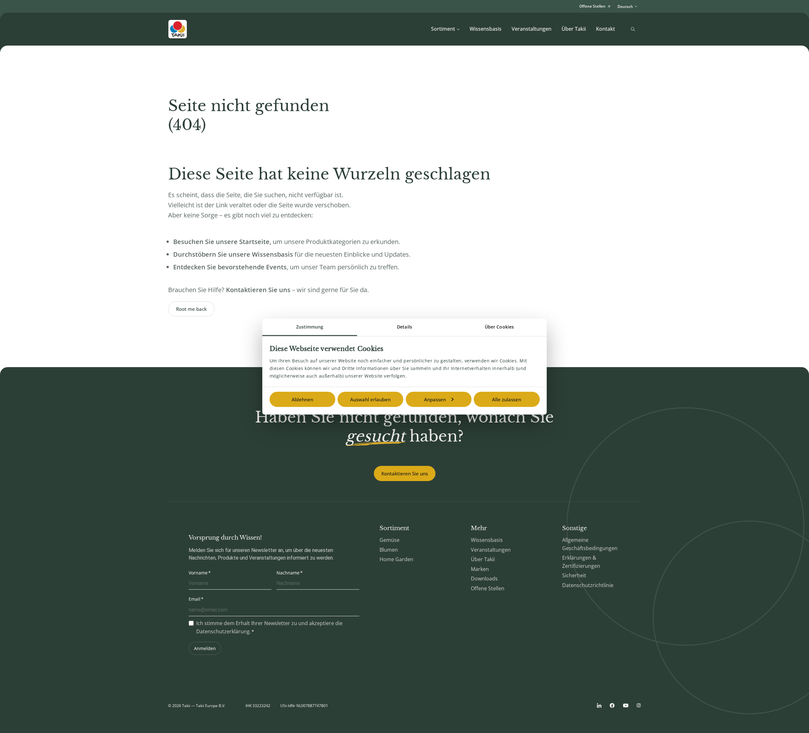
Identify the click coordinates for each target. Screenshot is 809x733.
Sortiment (443, 28)
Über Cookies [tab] (499, 327)
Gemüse (389, 539)
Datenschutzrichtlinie (587, 585)
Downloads (484, 578)
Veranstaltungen (531, 28)
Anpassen (435, 399)
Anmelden (205, 648)
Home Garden (396, 559)
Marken (480, 569)
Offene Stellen (487, 588)
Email (194, 599)
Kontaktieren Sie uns (404, 473)
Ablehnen (302, 399)
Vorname (198, 573)
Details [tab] (404, 327)
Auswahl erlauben (370, 399)
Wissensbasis (486, 28)
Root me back (191, 309)
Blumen (389, 549)
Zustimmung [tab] (310, 327)
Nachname (288, 573)
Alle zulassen (506, 399)
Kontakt (605, 28)
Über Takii (574, 28)
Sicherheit (574, 575)
